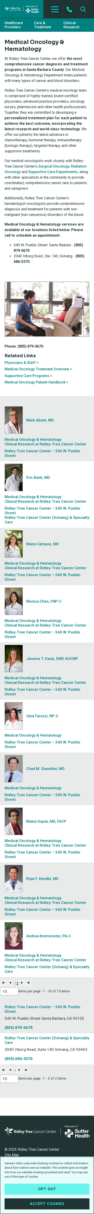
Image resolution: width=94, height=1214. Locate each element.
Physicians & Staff (20, 362)
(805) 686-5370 (19, 1058)
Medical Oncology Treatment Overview (37, 369)
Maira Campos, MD (42, 544)
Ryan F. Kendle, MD (42, 878)
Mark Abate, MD (40, 420)
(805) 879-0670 (19, 1027)
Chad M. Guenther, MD (45, 768)
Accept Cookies (47, 1204)
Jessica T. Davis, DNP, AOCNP (52, 658)
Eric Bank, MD (38, 477)
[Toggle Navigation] (55, 9)
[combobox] (9, 991)
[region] (47, 1185)
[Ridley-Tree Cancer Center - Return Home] (21, 9)
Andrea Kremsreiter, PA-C (48, 936)
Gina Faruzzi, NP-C (42, 716)
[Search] (83, 9)
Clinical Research (71, 25)
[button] (3, 983)
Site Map (12, 1155)
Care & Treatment (42, 25)
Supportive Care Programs (27, 376)
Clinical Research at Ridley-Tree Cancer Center (45, 444)
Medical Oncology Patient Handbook (35, 382)
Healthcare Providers (14, 25)
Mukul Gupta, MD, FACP (46, 821)
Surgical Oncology (53, 166)
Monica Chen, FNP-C (44, 601)
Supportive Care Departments (53, 172)
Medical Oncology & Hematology (33, 439)
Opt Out (47, 1189)
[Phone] (69, 9)
